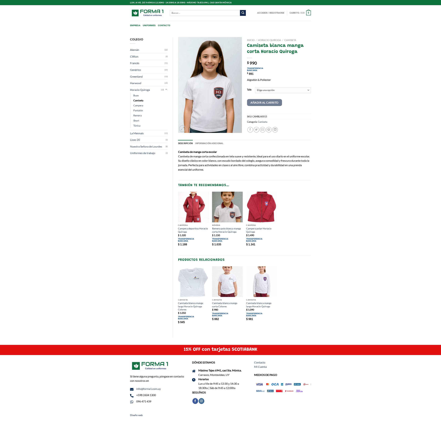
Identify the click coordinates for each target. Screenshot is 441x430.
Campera (138, 105)
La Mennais (137, 133)
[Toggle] (166, 90)
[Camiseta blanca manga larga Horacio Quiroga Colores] (193, 281)
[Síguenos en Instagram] (201, 401)
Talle (249, 90)
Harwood (135, 83)
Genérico (135, 69)
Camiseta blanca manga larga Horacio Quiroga (258, 305)
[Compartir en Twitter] (256, 130)
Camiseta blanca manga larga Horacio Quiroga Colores (190, 306)
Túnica (136, 125)
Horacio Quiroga (140, 89)
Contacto (164, 25)
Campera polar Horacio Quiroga (258, 230)
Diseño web (136, 415)
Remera (137, 115)
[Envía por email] (262, 130)
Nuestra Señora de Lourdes (146, 146)
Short (136, 120)
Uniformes (149, 25)
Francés (134, 63)
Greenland (136, 76)
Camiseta (138, 100)
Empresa (135, 25)
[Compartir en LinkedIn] (275, 130)
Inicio (251, 40)
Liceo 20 (135, 139)
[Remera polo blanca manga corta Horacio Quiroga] (227, 207)
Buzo (136, 95)
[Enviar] (243, 13)
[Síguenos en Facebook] (195, 401)
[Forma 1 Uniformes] (147, 13)
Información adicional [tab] (209, 143)
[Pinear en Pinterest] (269, 130)
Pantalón (138, 110)
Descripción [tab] (185, 143)
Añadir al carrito (264, 102)
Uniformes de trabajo (142, 153)
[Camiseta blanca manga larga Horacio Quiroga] (261, 281)
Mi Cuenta (260, 366)
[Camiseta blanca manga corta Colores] (227, 281)
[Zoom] (182, 128)
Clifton (134, 56)
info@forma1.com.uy (148, 388)
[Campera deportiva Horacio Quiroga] (193, 207)
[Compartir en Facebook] (250, 130)
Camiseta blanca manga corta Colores (224, 305)
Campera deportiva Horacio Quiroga (193, 230)
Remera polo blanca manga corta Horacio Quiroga (226, 230)
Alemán (134, 49)
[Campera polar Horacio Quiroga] (261, 207)
